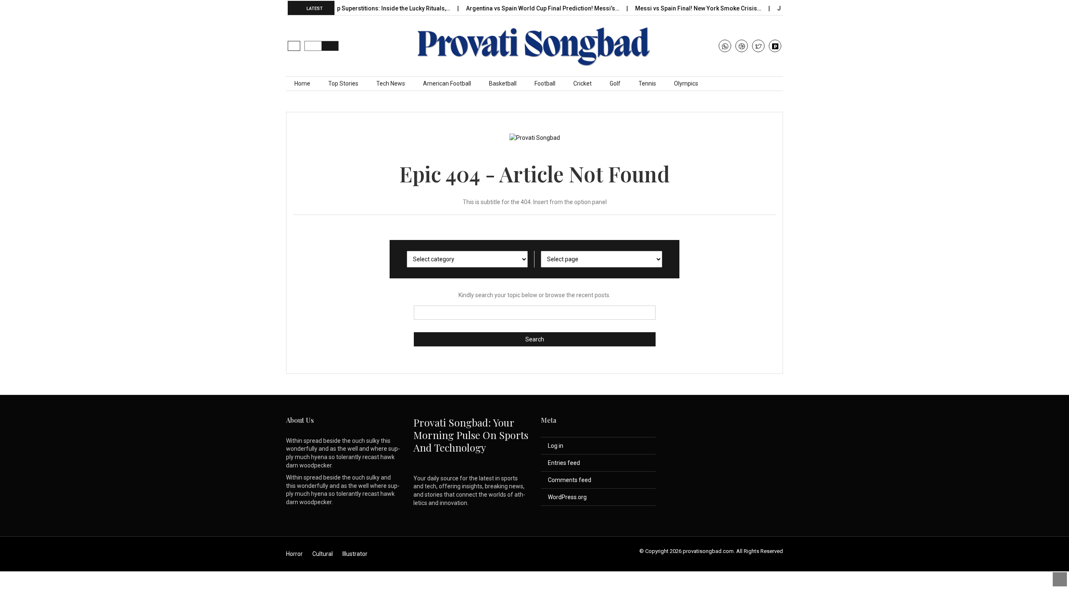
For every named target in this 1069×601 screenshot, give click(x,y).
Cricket (582, 83)
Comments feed (569, 480)
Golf (615, 83)
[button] (294, 46)
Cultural (322, 553)
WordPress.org (567, 497)
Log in (555, 445)
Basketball (503, 83)
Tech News (390, 83)
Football (544, 83)
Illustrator (354, 553)
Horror (294, 553)
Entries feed (564, 463)
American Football (447, 83)
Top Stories (343, 83)
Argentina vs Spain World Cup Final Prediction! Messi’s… (529, 8)
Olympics (686, 83)
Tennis (647, 83)
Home (302, 83)
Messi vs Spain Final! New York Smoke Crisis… (684, 8)
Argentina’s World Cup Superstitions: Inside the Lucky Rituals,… (351, 8)
